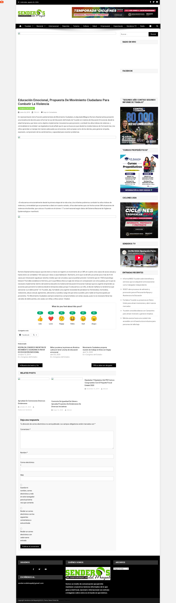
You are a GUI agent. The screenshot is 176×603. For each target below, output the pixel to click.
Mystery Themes (64, 600)
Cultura (86, 26)
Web (22, 475)
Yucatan (28, 26)
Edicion (36, 112)
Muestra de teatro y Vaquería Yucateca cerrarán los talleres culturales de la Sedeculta (32, 365)
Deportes (65, 26)
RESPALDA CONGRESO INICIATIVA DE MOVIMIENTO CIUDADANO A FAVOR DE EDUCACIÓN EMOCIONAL (32, 349)
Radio (142, 26)
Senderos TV (131, 26)
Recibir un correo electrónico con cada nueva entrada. (26, 536)
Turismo (76, 26)
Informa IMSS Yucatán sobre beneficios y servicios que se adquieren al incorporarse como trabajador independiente (138, 282)
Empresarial (105, 26)
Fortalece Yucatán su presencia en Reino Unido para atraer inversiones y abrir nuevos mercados (139, 303)
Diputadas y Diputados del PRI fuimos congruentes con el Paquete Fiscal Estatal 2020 (99, 382)
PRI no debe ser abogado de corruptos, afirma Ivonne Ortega (104, 365)
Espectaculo (118, 26)
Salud (95, 26)
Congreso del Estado (26, 108)
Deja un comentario (50, 112)
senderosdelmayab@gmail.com (31, 583)
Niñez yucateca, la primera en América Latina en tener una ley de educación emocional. (64, 349)
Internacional (54, 26)
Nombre (24, 453)
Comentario (25, 429)
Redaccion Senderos (25, 410)
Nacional (40, 26)
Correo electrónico (27, 463)
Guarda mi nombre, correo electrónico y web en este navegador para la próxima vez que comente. (27, 495)
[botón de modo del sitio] (151, 26)
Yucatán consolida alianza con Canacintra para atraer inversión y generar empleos (138, 312)
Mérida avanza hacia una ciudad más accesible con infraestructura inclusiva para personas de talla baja (139, 321)
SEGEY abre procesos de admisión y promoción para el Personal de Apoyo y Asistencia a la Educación (137, 292)
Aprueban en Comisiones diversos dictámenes (31, 402)
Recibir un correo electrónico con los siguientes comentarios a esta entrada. (27, 517)
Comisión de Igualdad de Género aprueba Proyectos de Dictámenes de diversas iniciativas (66, 404)
